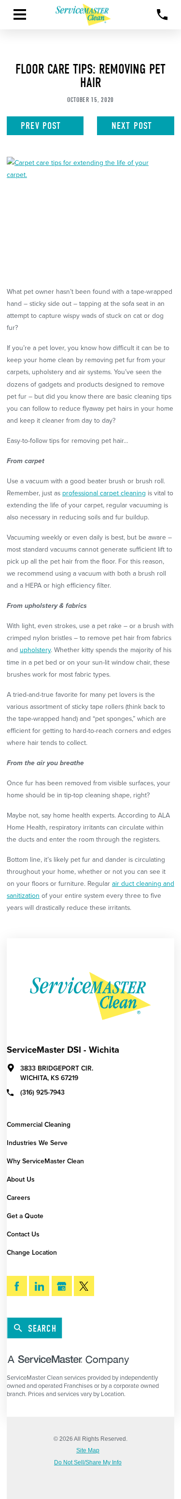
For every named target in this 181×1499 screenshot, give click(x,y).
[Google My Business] (62, 1286)
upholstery (35, 650)
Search (42, 1328)
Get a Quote (25, 1216)
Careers (18, 1198)
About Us (21, 1179)
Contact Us (23, 1234)
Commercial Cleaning (38, 1125)
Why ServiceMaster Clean (45, 1161)
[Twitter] (84, 1286)
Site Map (87, 1450)
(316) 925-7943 (42, 1092)
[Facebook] (17, 1286)
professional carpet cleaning (104, 493)
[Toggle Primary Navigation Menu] (20, 14)
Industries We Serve (37, 1143)
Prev (41, 125)
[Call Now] (162, 14)
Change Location (32, 1252)
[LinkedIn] (39, 1286)
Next (131, 125)
